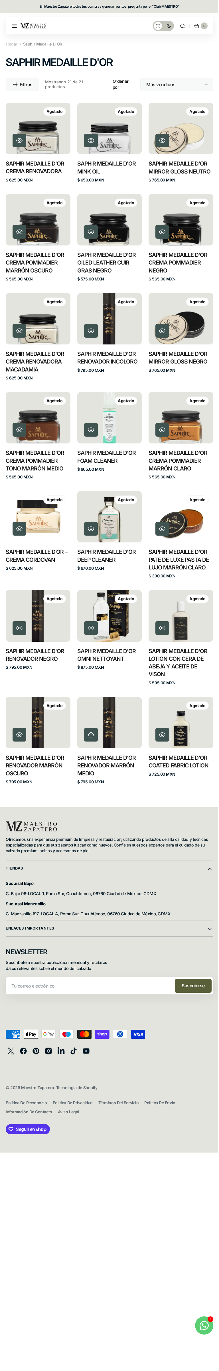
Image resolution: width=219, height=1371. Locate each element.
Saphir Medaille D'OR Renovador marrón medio (105, 757)
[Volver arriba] (207, 1364)
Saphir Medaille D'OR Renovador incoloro (106, 354)
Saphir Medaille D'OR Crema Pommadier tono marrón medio (35, 456)
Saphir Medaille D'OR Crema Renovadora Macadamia (35, 358)
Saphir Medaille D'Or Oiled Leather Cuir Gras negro (105, 260)
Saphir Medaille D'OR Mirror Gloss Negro (175, 354)
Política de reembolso (26, 1094)
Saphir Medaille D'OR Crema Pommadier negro (175, 260)
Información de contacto (29, 1103)
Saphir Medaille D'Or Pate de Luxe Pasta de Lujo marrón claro (176, 554)
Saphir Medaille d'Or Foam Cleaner (105, 452)
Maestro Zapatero (37, 1079)
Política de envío (159, 1094)
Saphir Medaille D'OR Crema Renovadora (35, 166)
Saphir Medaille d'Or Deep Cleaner (105, 550)
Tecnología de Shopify (77, 1079)
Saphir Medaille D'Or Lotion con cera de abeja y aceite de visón (175, 656)
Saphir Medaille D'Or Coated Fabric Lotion (176, 753)
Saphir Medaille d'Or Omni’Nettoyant (105, 648)
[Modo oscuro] (159, 26)
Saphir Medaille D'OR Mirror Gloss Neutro (176, 166)
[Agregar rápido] (89, 727)
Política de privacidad (73, 1094)
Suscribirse (188, 977)
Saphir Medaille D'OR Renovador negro (35, 648)
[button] (14, 26)
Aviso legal (68, 1103)
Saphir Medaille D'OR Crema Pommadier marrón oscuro (35, 260)
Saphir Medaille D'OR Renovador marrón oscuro (35, 757)
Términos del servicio (118, 1094)
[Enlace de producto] (37, 142)
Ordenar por (118, 84)
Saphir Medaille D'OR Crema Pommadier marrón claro (175, 456)
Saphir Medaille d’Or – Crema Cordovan (37, 550)
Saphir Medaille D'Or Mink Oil (105, 166)
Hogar (11, 44)
